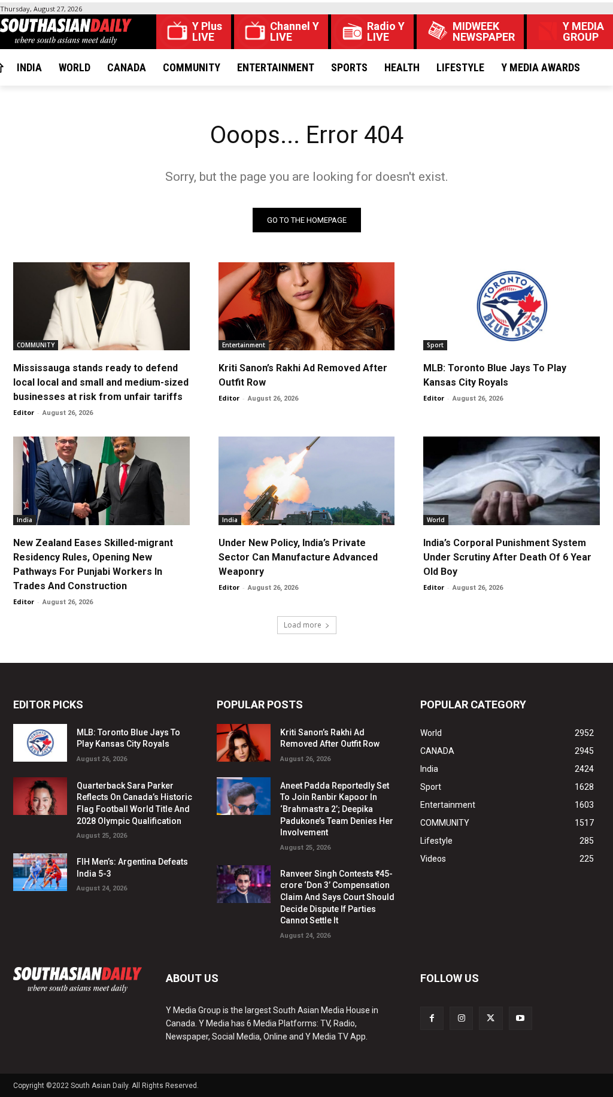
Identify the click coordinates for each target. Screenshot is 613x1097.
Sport (435, 345)
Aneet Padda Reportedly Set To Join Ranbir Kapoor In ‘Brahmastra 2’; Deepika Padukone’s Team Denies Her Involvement (336, 809)
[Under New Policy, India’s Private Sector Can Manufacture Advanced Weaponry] (307, 481)
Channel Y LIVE (294, 32)
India (24, 520)
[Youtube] (520, 1018)
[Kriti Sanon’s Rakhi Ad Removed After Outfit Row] (307, 306)
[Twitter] (490, 1018)
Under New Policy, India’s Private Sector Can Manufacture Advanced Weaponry (298, 557)
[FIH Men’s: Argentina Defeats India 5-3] (40, 872)
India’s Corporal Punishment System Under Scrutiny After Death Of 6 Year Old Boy (507, 557)
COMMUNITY (35, 345)
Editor (23, 412)
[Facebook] (432, 1018)
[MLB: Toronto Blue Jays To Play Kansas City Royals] (511, 306)
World (436, 520)
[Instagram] (461, 1018)
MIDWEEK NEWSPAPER (484, 32)
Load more (302, 625)
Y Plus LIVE (207, 32)
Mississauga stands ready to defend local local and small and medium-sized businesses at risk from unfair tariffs (101, 382)
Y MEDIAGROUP (583, 32)
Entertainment (243, 345)
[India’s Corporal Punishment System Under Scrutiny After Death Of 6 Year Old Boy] (511, 481)
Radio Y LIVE (386, 32)
